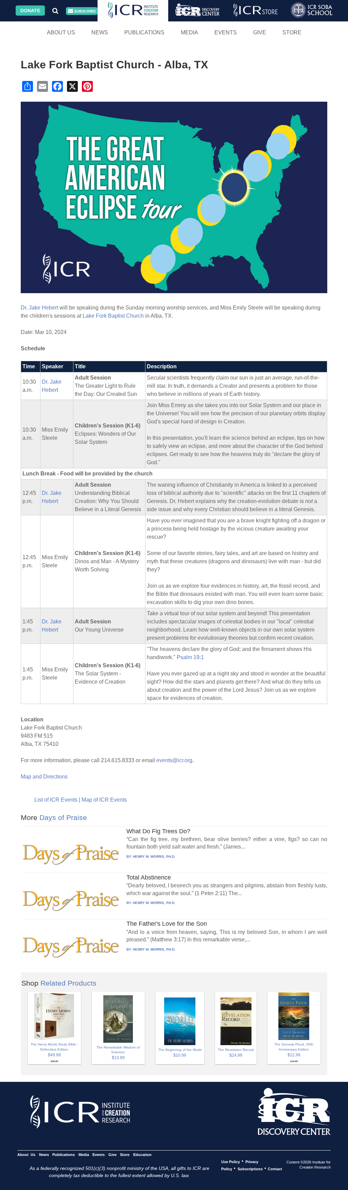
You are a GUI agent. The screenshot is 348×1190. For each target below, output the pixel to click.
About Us (61, 32)
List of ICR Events (55, 800)
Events (225, 32)
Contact (275, 1169)
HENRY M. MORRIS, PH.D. (154, 856)
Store (291, 32)
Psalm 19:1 (190, 657)
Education (142, 1154)
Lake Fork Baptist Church (113, 316)
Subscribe (84, 11)
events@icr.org (174, 760)
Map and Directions (44, 777)
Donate (30, 10)
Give (259, 32)
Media (189, 32)
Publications (144, 32)
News (99, 32)
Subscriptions (250, 1169)
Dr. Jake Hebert (39, 308)
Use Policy (230, 1161)
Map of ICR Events (104, 800)
